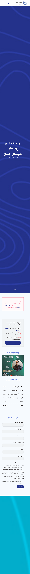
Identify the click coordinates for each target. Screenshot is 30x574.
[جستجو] (8, 3)
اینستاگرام (7, 305)
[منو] (4, 3)
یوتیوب (18, 307)
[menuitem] (8, 3)
